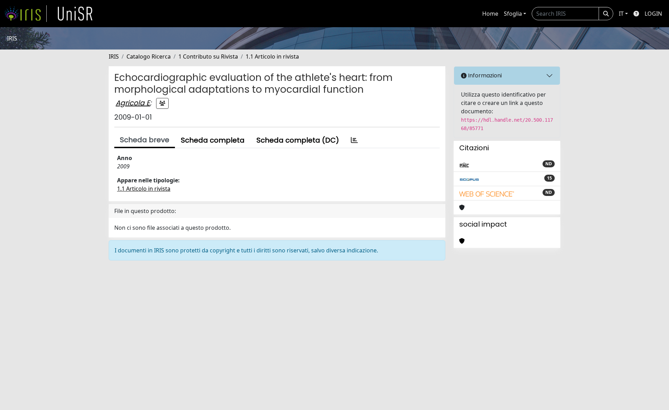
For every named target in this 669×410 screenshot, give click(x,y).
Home (490, 13)
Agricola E (133, 103)
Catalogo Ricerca (148, 56)
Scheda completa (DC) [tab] (297, 140)
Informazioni (484, 75)
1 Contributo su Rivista (208, 56)
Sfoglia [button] (513, 13)
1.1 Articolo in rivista (272, 56)
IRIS (114, 56)
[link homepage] (25, 13)
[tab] (354, 140)
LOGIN (653, 13)
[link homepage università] (75, 13)
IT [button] (621, 13)
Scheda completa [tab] (213, 140)
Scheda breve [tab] (144, 140)
